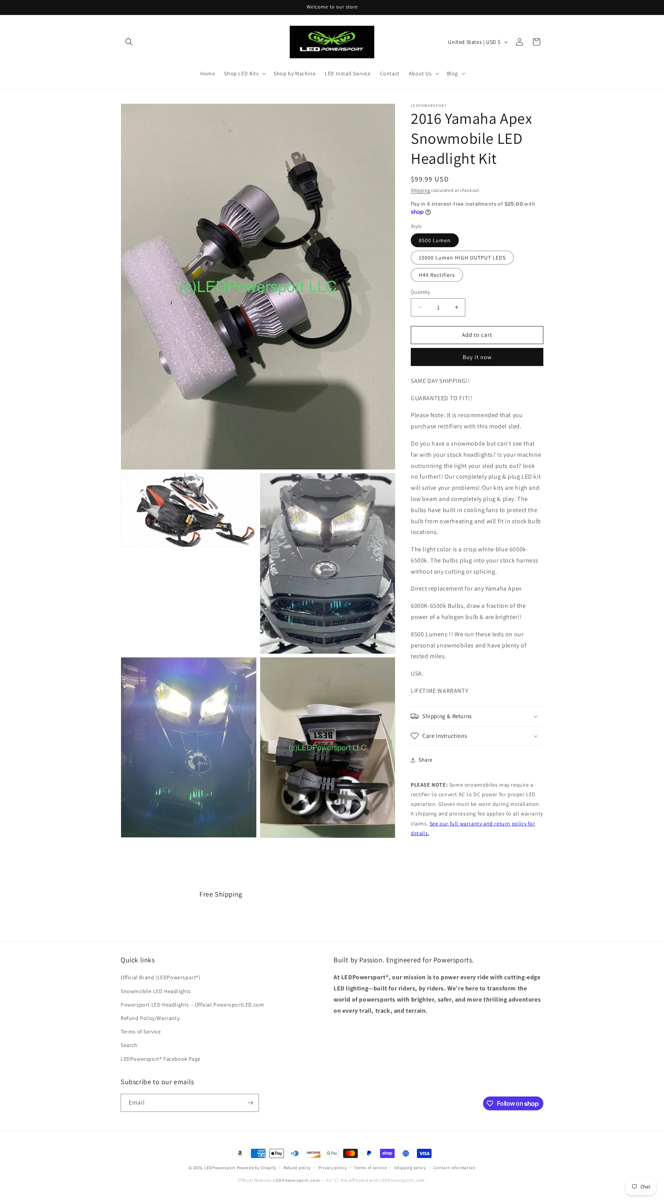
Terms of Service (141, 1031)
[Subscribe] (250, 1103)
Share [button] (425, 759)
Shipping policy (410, 1167)
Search (129, 1045)
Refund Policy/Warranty (150, 1018)
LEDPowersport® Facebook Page (161, 1058)
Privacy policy (333, 1167)
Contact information (454, 1167)
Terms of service (370, 1167)
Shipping (420, 190)
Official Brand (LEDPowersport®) (161, 977)
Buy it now (477, 357)
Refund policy (297, 1167)
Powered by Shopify (256, 1167)
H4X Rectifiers (437, 274)
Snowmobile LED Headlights (156, 991)
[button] (129, 41)
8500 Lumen (435, 240)
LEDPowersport (220, 1167)
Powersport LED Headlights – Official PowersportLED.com (192, 1004)
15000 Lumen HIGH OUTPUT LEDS (462, 257)
